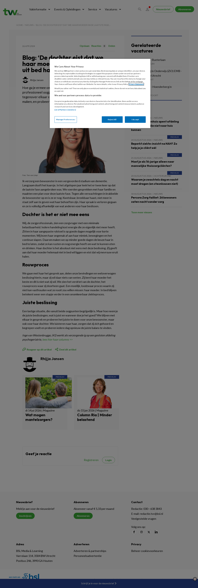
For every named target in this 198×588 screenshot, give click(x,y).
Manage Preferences (65, 119)
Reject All (112, 119)
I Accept (135, 119)
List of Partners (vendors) (65, 110)
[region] (100, 93)
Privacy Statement (136, 84)
